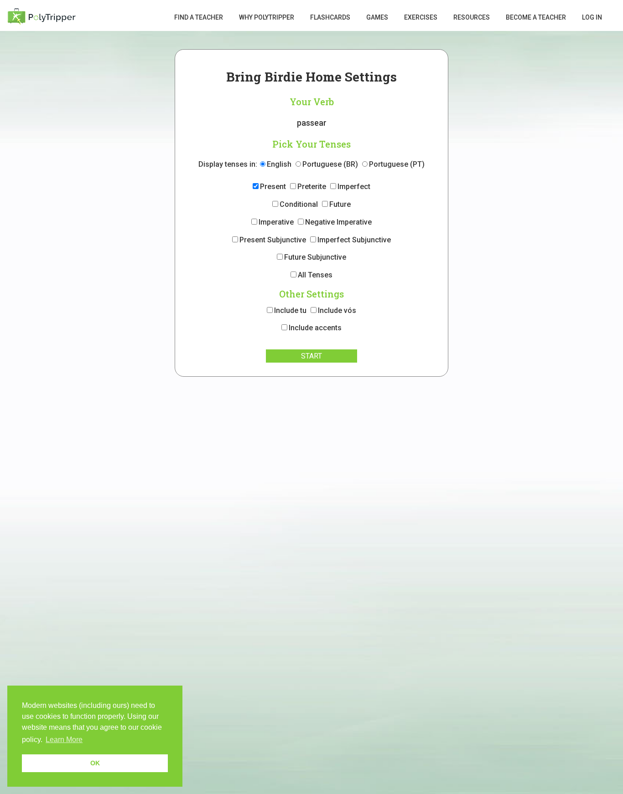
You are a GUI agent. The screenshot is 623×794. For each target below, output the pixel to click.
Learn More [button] (64, 739)
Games (377, 17)
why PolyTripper (266, 17)
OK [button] (95, 763)
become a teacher (536, 17)
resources (471, 17)
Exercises (420, 17)
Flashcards (330, 17)
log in (592, 17)
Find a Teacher (198, 17)
